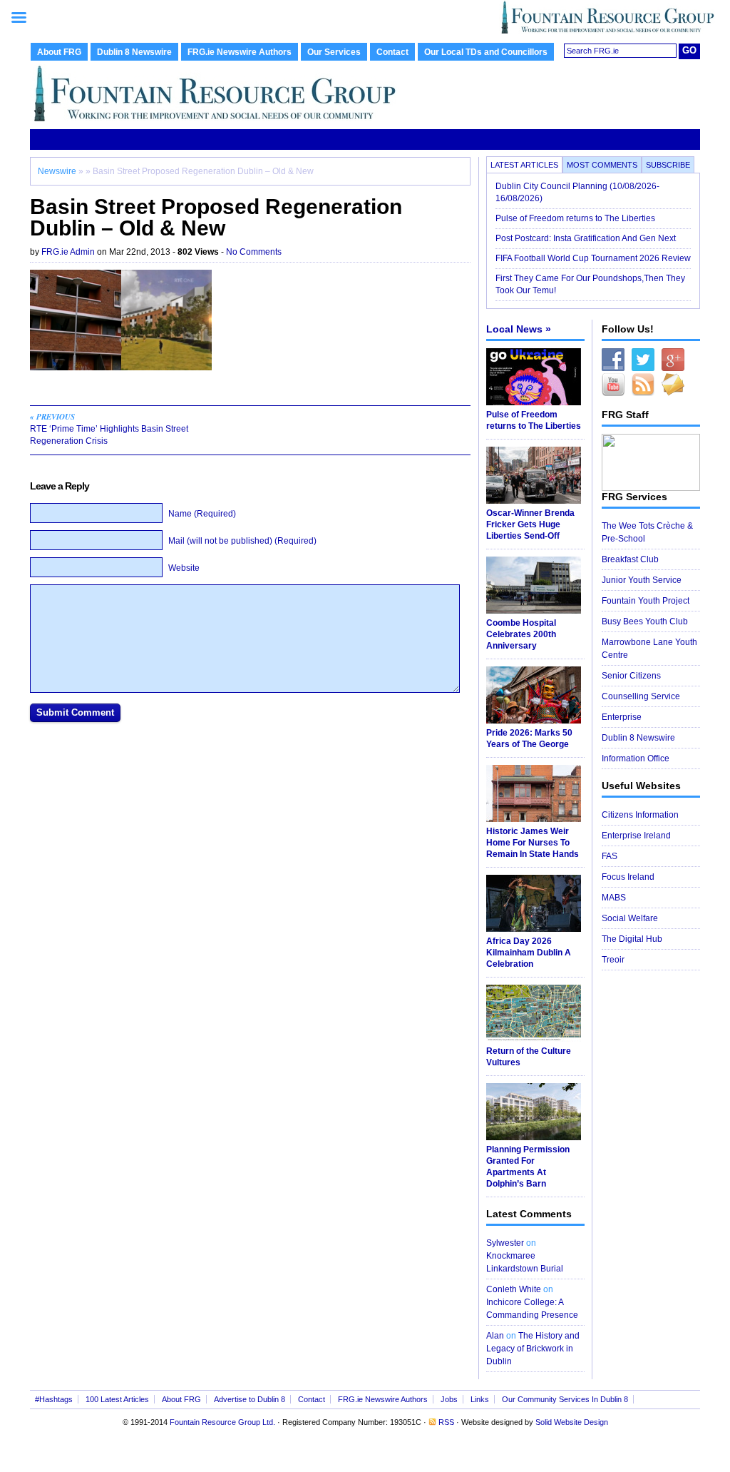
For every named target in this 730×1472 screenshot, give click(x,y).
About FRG (59, 52)
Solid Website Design (571, 1422)
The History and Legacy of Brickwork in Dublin (533, 1348)
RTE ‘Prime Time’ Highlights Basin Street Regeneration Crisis (109, 428)
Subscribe (668, 165)
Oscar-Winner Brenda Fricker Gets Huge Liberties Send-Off (530, 524)
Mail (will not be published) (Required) (242, 541)
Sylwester (505, 1243)
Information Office (635, 758)
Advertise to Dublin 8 (249, 1399)
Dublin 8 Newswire (134, 52)
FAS (609, 856)
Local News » (518, 329)
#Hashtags (54, 1399)
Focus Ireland (628, 877)
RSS (446, 1422)
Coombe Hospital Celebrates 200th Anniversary (521, 634)
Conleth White (513, 1289)
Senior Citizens (631, 676)
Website (184, 568)
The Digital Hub (632, 939)
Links (480, 1399)
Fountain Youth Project (645, 601)
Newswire (57, 171)
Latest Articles (524, 165)
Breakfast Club (630, 559)
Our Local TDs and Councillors (486, 52)
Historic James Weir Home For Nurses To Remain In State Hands (532, 842)
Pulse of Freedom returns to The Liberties (576, 218)
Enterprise (622, 717)
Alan (495, 1336)
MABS (614, 898)
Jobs (449, 1399)
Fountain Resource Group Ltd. (222, 1422)
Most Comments (602, 165)
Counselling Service (641, 696)
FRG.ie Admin (68, 252)
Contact (392, 52)
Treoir (613, 960)
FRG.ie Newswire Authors (239, 52)
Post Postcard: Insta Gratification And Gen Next (585, 238)
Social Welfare (630, 918)
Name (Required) (202, 514)
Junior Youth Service (642, 580)
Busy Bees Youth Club (645, 621)
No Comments (254, 252)
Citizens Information (640, 815)
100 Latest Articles (117, 1399)
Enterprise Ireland (636, 836)
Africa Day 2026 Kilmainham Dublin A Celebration (528, 952)
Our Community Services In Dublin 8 (565, 1399)
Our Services (334, 52)
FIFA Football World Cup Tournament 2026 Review (593, 258)
